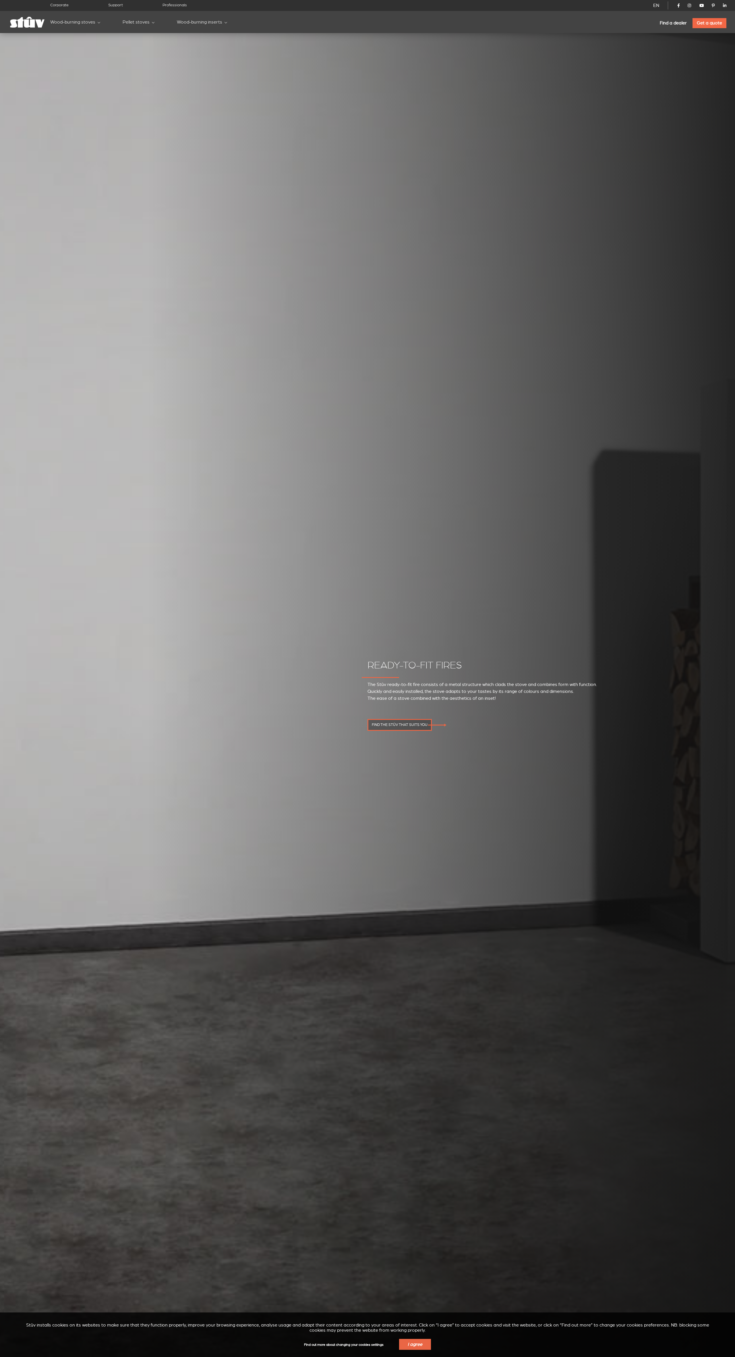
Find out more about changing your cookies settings (344, 1345)
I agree (415, 1344)
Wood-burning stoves (72, 22)
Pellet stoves (136, 22)
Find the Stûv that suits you (400, 725)
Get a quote (709, 23)
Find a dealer (673, 23)
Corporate (59, 5)
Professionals (175, 5)
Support (115, 5)
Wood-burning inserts (199, 22)
